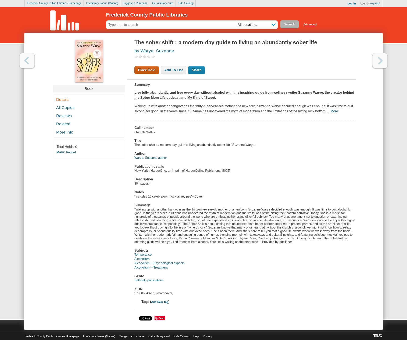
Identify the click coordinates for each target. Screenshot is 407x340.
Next (380, 60)
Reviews (64, 116)
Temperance (143, 254)
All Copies (65, 107)
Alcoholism (142, 259)
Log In (351, 3)
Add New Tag (159, 302)
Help (196, 336)
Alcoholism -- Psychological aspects (159, 263)
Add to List (173, 70)
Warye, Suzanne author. (150, 157)
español (375, 3)
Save (161, 318)
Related (63, 124)
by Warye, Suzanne (154, 50)
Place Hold (146, 70)
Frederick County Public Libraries (147, 15)
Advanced (310, 24)
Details (62, 99)
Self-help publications (149, 280)
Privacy (207, 336)
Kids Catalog (186, 3)
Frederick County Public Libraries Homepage (54, 3)
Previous (27, 60)
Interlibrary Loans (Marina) (102, 3)
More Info (64, 132)
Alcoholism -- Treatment (150, 267)
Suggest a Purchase (135, 3)
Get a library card (162, 3)
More (334, 111)
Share (196, 70)
